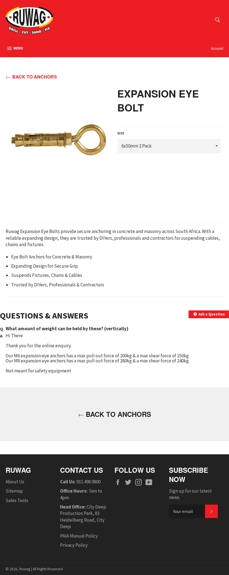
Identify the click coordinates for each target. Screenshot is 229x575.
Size (120, 133)
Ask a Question (211, 314)
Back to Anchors (34, 77)
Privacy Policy (74, 545)
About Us (15, 482)
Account (217, 48)
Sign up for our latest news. (190, 494)
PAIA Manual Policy (79, 536)
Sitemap (14, 491)
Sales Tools (17, 500)
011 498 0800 (89, 482)
